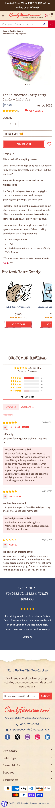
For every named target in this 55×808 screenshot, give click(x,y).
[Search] (51, 24)
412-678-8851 (29, 724)
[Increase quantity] (16, 124)
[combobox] (27, 24)
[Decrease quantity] (6, 124)
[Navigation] (3, 15)
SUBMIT (45, 696)
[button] (44, 24)
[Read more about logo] (27, 714)
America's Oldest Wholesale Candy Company (27, 717)
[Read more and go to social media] (7, 737)
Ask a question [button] (27, 397)
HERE (6, 262)
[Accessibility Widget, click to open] (4, 804)
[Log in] (46, 15)
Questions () (27, 406)
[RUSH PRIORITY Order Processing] (18, 292)
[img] (10, 422)
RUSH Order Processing (18, 307)
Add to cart (18, 324)
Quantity (7, 117)
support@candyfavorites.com (29, 730)
